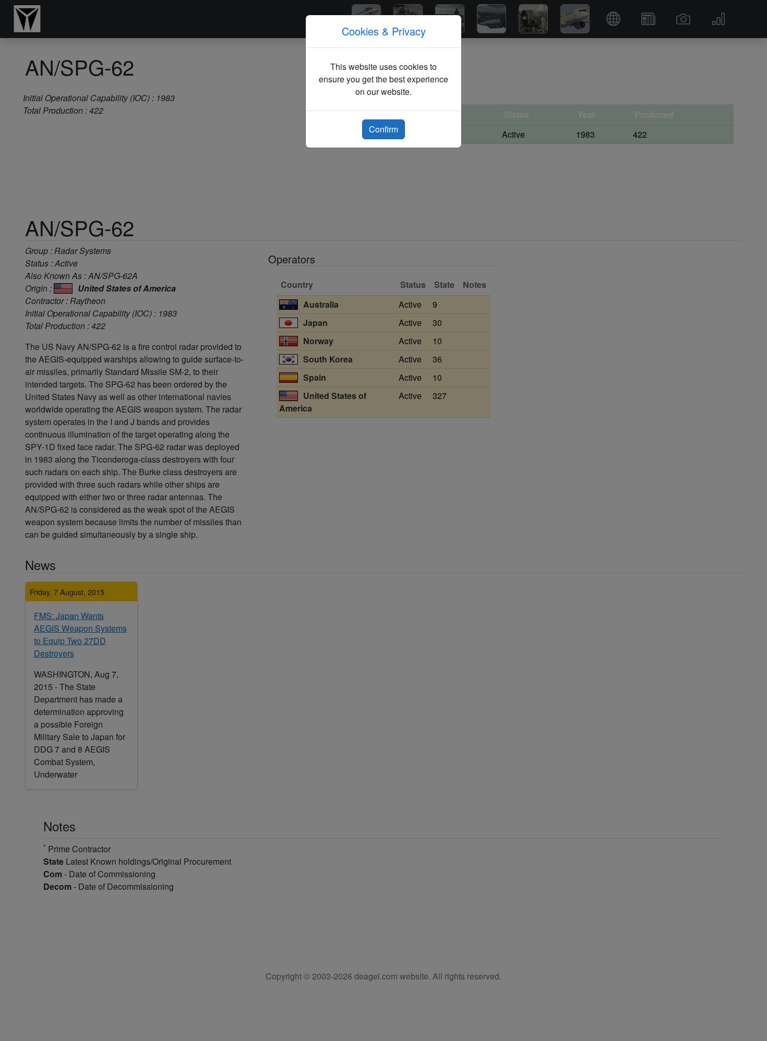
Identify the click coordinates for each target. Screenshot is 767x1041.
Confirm (383, 129)
